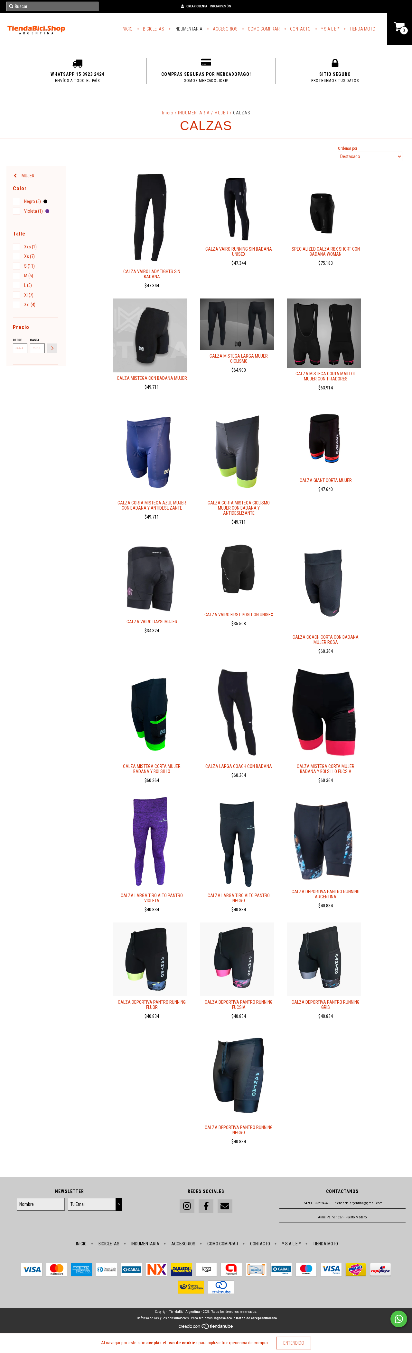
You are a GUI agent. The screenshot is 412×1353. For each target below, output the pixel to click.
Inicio (127, 28)
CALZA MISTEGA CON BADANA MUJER (152, 378)
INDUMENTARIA (194, 112)
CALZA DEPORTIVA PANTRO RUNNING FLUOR (152, 1005)
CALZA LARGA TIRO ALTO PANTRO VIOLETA (152, 898)
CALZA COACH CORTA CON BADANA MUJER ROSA (326, 640)
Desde (17, 340)
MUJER (222, 112)
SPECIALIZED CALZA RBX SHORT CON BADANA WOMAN (326, 251)
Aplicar (52, 348)
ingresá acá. (223, 1318)
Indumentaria (187, 28)
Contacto (300, 28)
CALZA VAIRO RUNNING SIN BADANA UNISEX (238, 251)
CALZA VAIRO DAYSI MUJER (151, 621)
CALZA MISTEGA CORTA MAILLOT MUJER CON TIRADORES (325, 376)
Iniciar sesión (220, 6)
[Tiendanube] (206, 1328)
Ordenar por (347, 148)
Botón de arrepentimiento (256, 1318)
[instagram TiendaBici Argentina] (187, 1206)
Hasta (34, 340)
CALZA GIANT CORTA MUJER (326, 480)
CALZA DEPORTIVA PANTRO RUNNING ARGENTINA (326, 894)
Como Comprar (263, 28)
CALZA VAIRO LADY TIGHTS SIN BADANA (151, 274)
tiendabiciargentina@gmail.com (358, 1203)
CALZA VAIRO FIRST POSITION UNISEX (238, 614)
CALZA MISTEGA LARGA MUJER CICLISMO (239, 358)
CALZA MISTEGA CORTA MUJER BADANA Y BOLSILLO (152, 769)
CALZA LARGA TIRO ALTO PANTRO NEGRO (239, 898)
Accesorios (225, 28)
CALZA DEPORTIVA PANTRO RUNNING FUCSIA (239, 1005)
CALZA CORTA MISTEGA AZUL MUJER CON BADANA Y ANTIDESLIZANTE (151, 505)
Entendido (293, 1343)
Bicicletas (153, 28)
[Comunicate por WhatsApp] (398, 1319)
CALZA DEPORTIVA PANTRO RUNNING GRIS (326, 1005)
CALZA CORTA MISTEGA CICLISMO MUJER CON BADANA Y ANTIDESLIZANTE (239, 508)
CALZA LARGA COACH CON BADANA (238, 766)
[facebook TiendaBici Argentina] (206, 1206)
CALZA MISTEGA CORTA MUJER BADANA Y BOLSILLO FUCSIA (325, 769)
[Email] (225, 1206)
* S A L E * (329, 28)
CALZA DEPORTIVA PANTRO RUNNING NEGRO (239, 1130)
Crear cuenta (196, 6)
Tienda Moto (362, 28)
